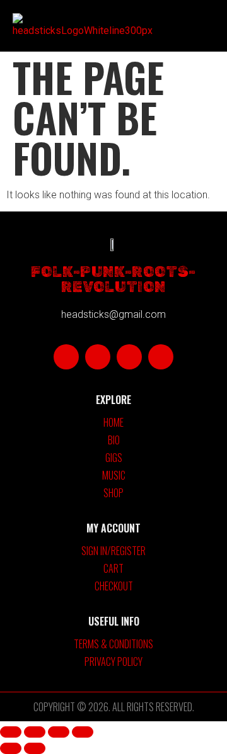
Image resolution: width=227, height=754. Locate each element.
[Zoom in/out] (10, 732)
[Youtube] (129, 356)
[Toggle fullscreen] (34, 732)
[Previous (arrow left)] (10, 748)
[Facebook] (66, 356)
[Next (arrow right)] (34, 748)
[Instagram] (97, 356)
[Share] (58, 732)
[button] (159, 26)
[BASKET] (187, 26)
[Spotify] (160, 356)
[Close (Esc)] (82, 732)
